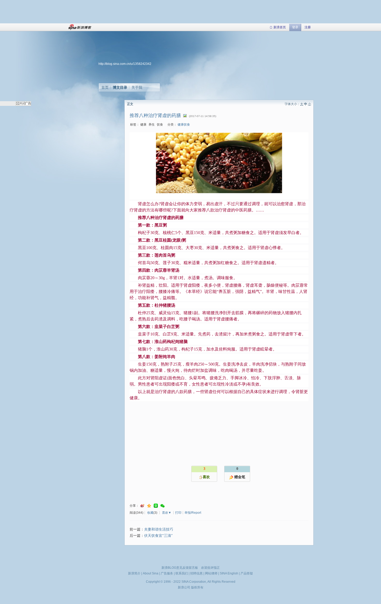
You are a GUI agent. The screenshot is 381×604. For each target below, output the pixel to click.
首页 (105, 87)
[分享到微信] (162, 506)
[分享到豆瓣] (156, 506)
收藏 (150, 512)
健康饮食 (184, 124)
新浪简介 (134, 573)
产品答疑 (247, 573)
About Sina (150, 573)
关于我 (136, 87)
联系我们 (181, 573)
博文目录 (120, 87)
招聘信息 (196, 573)
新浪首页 (279, 27)
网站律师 (211, 573)
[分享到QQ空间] (149, 506)
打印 (178, 512)
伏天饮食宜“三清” (158, 536)
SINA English (229, 573)
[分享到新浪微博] (142, 506)
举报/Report (193, 512)
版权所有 (197, 587)
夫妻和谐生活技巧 (158, 529)
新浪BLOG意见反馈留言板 (179, 567)
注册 (308, 27)
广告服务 (167, 573)
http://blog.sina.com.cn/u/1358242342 (124, 64)
